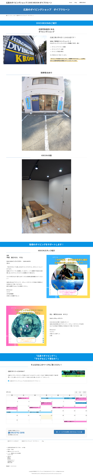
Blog (43, 441)
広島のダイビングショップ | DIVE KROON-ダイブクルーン (25, 381)
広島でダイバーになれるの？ (16, 371)
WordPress (38, 473)
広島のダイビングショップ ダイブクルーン (30, 441)
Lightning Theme (46, 473)
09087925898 (13, 466)
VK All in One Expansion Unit (55, 473)
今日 (84, 392)
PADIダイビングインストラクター (59, 43)
